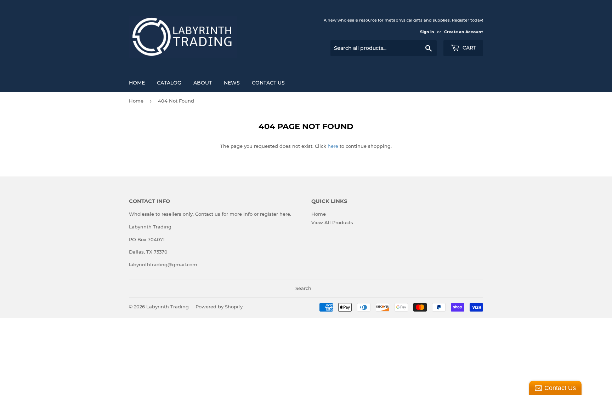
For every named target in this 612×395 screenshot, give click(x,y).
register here (275, 214)
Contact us (207, 214)
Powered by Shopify (219, 306)
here (333, 146)
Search (303, 288)
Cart (468, 48)
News (232, 83)
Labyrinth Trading (167, 306)
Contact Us (268, 83)
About (202, 83)
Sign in (427, 31)
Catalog (169, 83)
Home (137, 83)
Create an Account (463, 31)
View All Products (332, 222)
